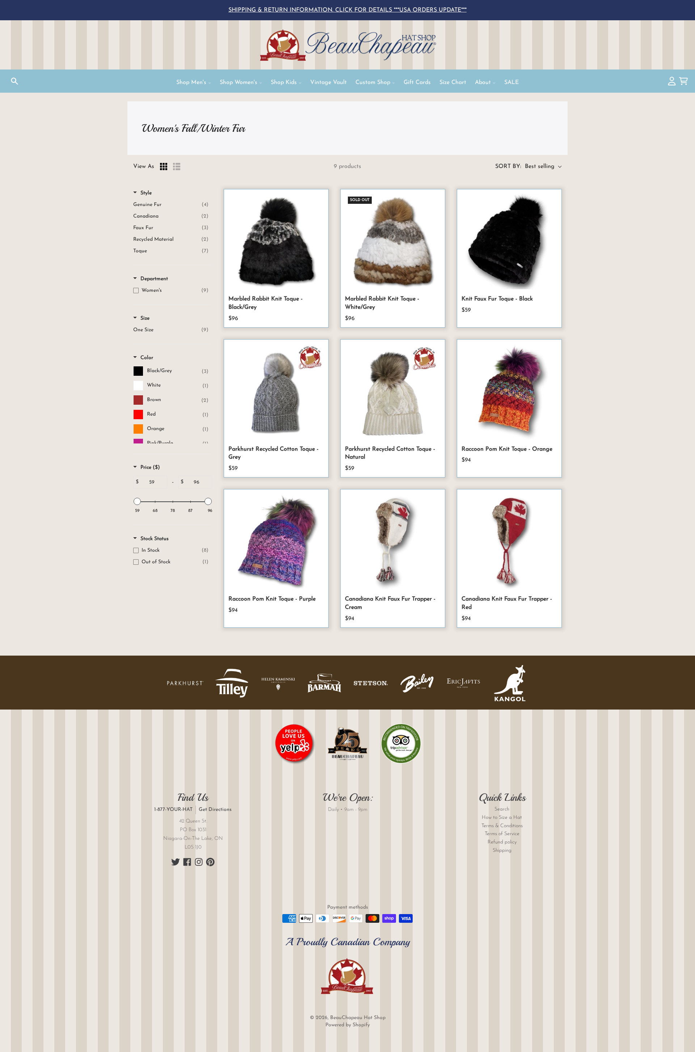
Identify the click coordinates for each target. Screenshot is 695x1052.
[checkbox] (170, 205)
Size (144, 318)
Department (154, 279)
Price (150, 467)
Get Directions (215, 809)
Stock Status (154, 539)
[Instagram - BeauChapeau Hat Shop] (198, 862)
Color (146, 358)
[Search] (14, 81)
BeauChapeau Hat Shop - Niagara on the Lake (347, 45)
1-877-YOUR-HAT (173, 809)
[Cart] (683, 81)
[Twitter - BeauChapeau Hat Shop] (175, 862)
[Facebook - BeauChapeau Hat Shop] (187, 862)
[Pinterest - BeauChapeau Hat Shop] (210, 862)
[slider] (137, 501)
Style (146, 193)
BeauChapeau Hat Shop (358, 1018)
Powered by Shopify (347, 1025)
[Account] (671, 81)
